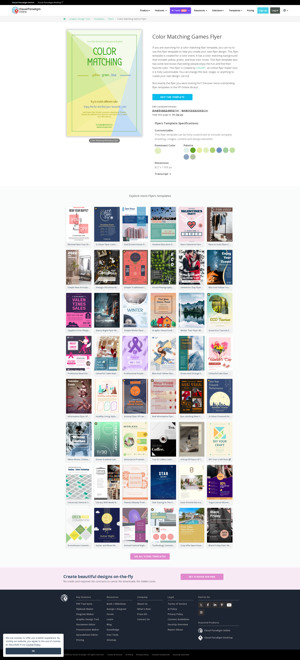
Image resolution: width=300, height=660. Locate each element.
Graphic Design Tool (79, 18)
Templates (99, 18)
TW (177, 114)
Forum (110, 614)
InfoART (201, 68)
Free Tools (112, 634)
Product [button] (144, 10)
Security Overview (178, 624)
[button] (160, 10)
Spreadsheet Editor (87, 634)
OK (33, 651)
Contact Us (143, 619)
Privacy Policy (175, 614)
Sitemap (111, 639)
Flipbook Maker (84, 608)
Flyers (111, 18)
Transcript (161, 174)
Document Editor (85, 624)
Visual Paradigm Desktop (49, 2)
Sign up (263, 10)
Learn (110, 619)
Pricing (250, 10)
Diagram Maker (85, 614)
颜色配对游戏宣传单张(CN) (195, 110)
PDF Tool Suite (84, 603)
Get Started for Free (202, 576)
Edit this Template (172, 97)
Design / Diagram (116, 608)
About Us (142, 603)
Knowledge (113, 629)
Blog (109, 624)
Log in (275, 10)
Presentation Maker (87, 629)
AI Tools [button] (179, 10)
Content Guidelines (178, 619)
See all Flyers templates (150, 556)
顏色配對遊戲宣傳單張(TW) (165, 110)
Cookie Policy (33, 644)
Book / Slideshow (116, 603)
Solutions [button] (217, 10)
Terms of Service (177, 603)
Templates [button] (234, 10)
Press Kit (142, 614)
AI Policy (172, 608)
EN (173, 114)
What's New (144, 608)
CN (181, 114)
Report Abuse (175, 629)
